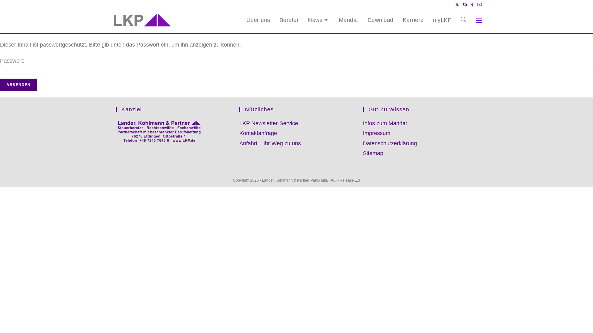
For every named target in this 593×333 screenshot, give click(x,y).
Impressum (376, 133)
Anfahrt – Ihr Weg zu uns (270, 143)
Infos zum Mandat (385, 123)
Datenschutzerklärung (390, 143)
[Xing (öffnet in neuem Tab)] (472, 5)
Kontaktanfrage (258, 133)
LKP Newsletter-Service (268, 123)
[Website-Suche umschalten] (463, 20)
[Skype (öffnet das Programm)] (465, 5)
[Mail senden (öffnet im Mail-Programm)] (479, 5)
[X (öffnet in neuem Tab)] (457, 5)
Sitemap (373, 153)
